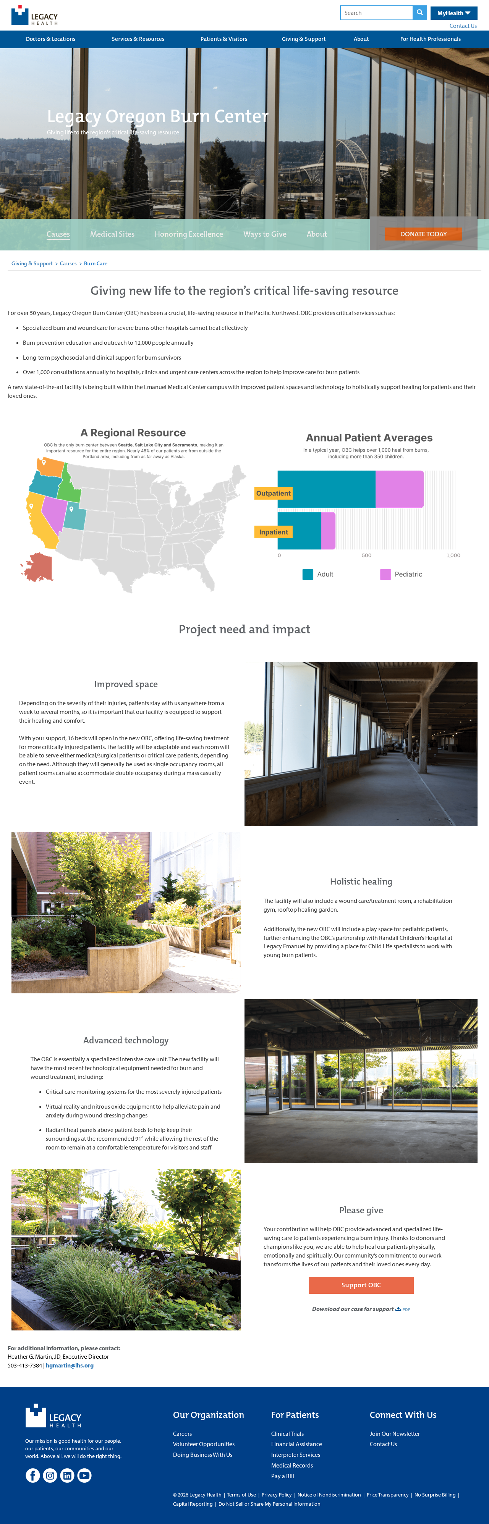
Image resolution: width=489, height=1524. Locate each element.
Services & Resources (138, 39)
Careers (182, 1433)
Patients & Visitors (224, 39)
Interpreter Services (295, 1454)
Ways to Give (265, 234)
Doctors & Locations (50, 39)
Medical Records (292, 1465)
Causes (58, 234)
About (361, 39)
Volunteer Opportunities (204, 1444)
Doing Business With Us (202, 1454)
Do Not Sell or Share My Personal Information (270, 1503)
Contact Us (463, 25)
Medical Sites (112, 234)
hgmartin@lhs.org (70, 1365)
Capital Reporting (193, 1503)
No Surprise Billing (435, 1494)
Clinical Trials (287, 1433)
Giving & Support (304, 39)
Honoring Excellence (189, 234)
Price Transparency (388, 1494)
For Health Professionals (430, 39)
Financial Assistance (296, 1444)
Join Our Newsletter (395, 1433)
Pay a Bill (282, 1476)
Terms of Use (242, 1494)
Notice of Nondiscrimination (329, 1494)
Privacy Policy (277, 1494)
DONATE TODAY (423, 234)
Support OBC (361, 1285)
